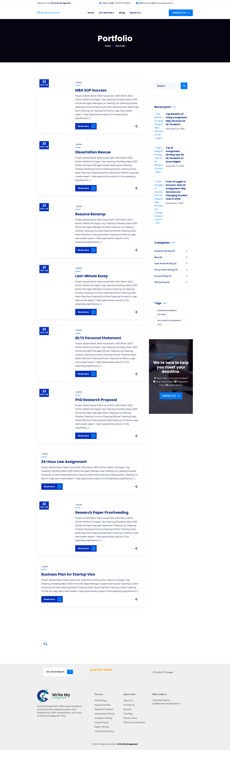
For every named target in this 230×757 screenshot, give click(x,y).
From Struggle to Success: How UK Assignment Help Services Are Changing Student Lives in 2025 (176, 190)
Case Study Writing (165, 263)
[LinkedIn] (128, 126)
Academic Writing (164, 251)
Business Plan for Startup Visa (68, 574)
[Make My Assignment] (46, 12)
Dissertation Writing (166, 270)
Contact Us (179, 13)
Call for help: (108, 3)
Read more (83, 126)
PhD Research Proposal (96, 399)
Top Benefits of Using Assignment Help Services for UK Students (176, 119)
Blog (158, 257)
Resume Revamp (90, 214)
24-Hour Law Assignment (64, 461)
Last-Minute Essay (91, 276)
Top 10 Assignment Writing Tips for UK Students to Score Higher (175, 154)
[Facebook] (111, 126)
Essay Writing (162, 276)
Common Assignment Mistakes (167, 313)
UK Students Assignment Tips (169, 322)
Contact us (169, 396)
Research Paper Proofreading (101, 512)
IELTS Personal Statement (98, 338)
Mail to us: (143, 3)
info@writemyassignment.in (161, 3)
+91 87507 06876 (122, 3)
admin (79, 83)
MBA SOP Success (90, 90)
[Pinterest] (122, 126)
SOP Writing (162, 282)
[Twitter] (116, 126)
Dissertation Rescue (93, 152)
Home (108, 46)
